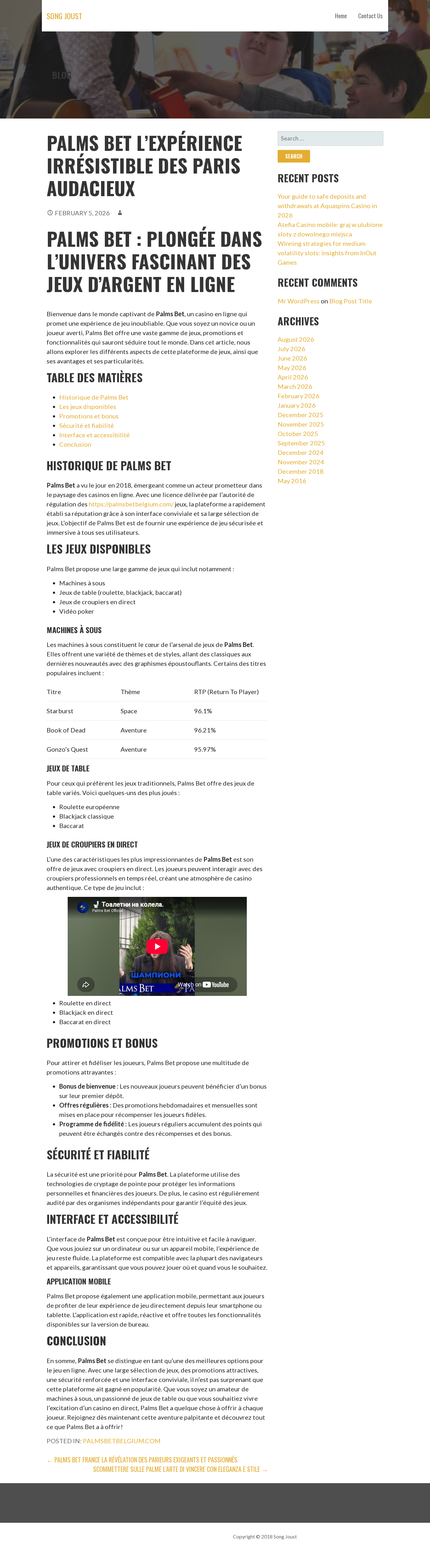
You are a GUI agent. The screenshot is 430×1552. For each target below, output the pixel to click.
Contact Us (370, 16)
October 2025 (298, 433)
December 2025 (301, 414)
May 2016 (292, 480)
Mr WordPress (299, 301)
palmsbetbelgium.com (122, 1440)
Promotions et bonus (89, 416)
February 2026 (299, 396)
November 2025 (301, 424)
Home (341, 16)
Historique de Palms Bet (93, 397)
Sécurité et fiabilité (86, 425)
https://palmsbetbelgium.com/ (131, 504)
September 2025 (301, 443)
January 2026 (297, 405)
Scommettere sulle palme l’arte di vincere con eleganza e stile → (180, 1469)
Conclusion (75, 444)
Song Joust (64, 15)
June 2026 (292, 358)
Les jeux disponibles (87, 406)
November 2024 (301, 462)
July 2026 (291, 348)
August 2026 (296, 339)
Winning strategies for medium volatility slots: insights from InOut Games (327, 253)
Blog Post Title (350, 301)
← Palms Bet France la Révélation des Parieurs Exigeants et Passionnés (142, 1459)
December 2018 (301, 471)
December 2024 (301, 452)
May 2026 (292, 367)
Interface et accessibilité (94, 435)
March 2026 (295, 386)
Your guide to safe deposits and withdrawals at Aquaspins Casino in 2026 (327, 205)
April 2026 (293, 377)
